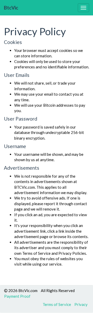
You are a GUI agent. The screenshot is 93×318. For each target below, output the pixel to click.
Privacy (81, 304)
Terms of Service (57, 304)
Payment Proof (17, 296)
